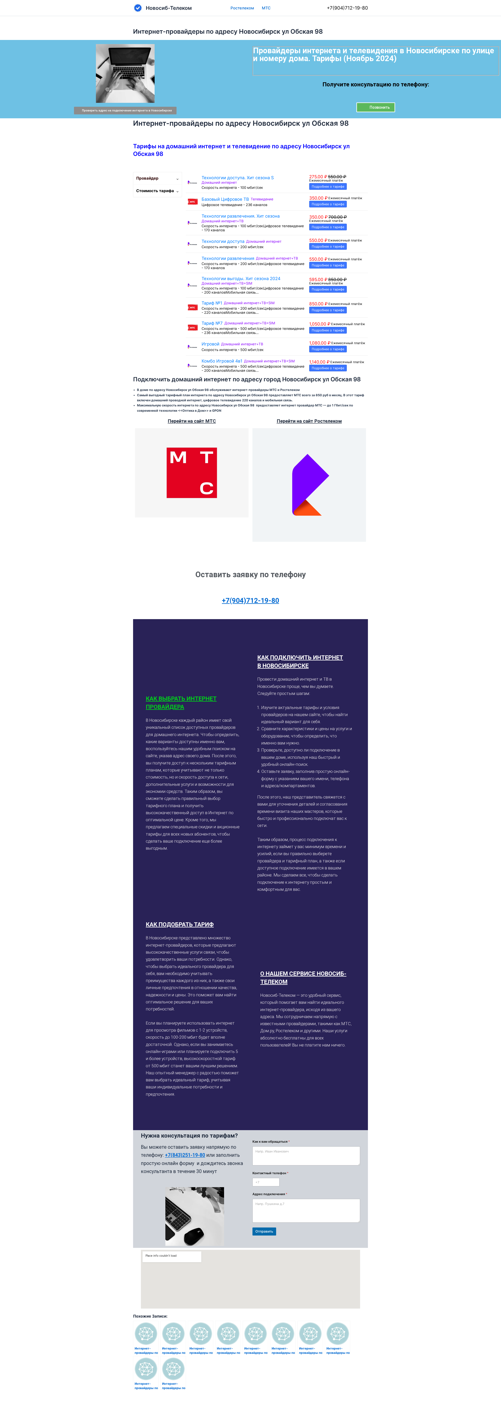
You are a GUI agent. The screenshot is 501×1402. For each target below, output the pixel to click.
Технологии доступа (223, 241)
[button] (193, 703)
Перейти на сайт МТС (192, 421)
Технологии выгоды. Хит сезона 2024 (241, 278)
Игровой (210, 343)
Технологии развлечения (228, 258)
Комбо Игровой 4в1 (222, 361)
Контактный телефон (270, 1173)
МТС (266, 8)
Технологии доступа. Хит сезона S (238, 177)
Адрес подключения (269, 1194)
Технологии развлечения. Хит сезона (241, 216)
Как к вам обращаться (271, 1141)
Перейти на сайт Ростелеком (309, 421)
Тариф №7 (212, 323)
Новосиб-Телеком (169, 8)
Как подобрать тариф (180, 924)
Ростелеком (242, 8)
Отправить (264, 1231)
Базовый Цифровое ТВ (225, 199)
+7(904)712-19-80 (347, 8)
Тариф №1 (212, 303)
